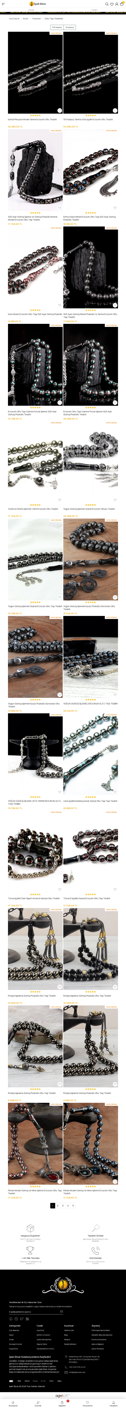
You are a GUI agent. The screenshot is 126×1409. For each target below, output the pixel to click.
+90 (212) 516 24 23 (77, 1367)
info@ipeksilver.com (77, 1372)
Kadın (94, 9)
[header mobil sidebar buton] (3, 3)
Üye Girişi (40, 1330)
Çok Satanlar (14, 1330)
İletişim (67, 1339)
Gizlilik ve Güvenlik (99, 1339)
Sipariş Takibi (42, 1344)
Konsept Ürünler (15, 1344)
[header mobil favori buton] (112, 3)
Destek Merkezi (70, 1344)
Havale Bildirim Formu (45, 1349)
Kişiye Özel (13, 1349)
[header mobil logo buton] (38, 3)
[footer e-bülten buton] (61, 1312)
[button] (12, 73)
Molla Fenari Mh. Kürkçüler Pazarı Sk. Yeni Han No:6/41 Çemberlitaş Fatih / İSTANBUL (84, 1359)
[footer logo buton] (63, 1285)
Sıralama (70, 27)
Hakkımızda (69, 1330)
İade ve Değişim (98, 1344)
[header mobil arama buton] (107, 3)
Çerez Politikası (98, 1349)
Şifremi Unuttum (43, 1335)
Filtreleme (57, 27)
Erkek (31, 9)
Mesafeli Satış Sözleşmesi (102, 1335)
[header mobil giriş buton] (117, 3)
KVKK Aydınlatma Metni (101, 1330)
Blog (66, 1335)
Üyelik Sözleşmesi (44, 1339)
